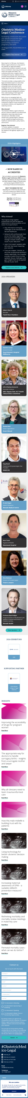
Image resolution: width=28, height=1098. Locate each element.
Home (4, 1078)
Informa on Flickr (8, 1062)
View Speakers (12, 630)
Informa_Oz (7, 1054)
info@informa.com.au (7, 1067)
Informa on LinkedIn (9, 1057)
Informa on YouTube (10, 1059)
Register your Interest (12, 267)
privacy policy (18, 1033)
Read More (4, 730)
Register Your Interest (12, 54)
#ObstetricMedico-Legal (13, 1049)
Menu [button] (6, 23)
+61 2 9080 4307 (6, 1072)
